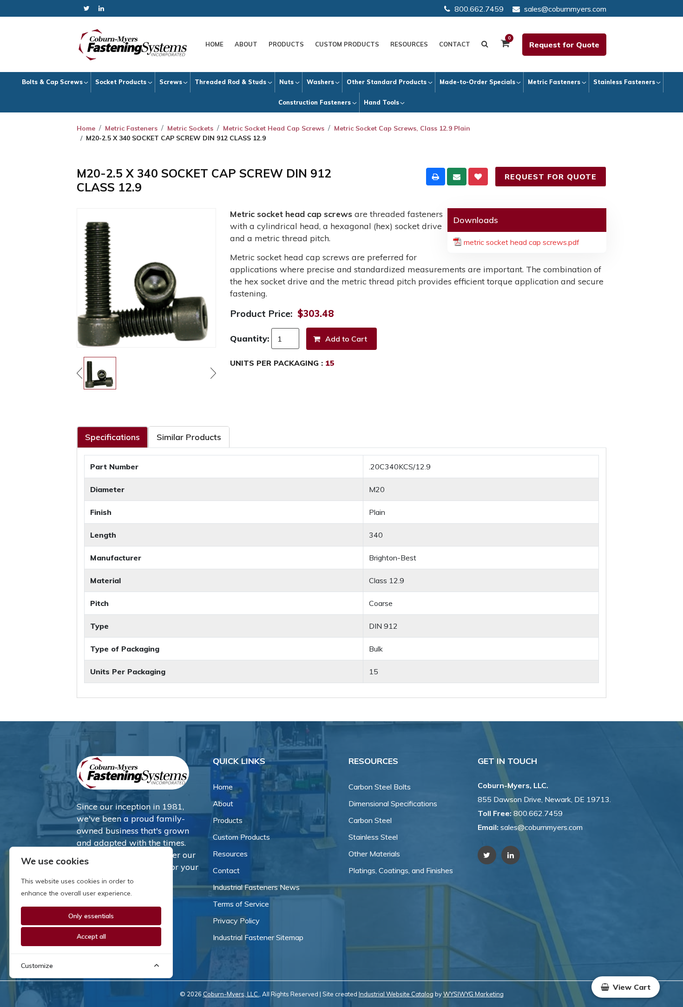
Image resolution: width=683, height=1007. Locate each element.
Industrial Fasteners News (256, 887)
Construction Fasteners (314, 102)
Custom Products (347, 44)
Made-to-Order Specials (477, 82)
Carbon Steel (370, 820)
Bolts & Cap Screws (52, 82)
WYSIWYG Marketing (473, 994)
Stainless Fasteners (624, 82)
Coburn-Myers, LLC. (231, 994)
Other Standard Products (387, 82)
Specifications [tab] (112, 437)
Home (214, 44)
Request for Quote (564, 44)
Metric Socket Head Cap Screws (273, 128)
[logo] (133, 45)
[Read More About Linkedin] (101, 8)
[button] (625, 987)
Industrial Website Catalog (396, 994)
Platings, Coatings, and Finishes (400, 870)
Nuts (286, 82)
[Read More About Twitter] (87, 8)
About (246, 44)
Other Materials (374, 853)
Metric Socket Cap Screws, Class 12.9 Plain (402, 128)
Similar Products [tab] (189, 437)
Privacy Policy (236, 920)
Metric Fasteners (554, 82)
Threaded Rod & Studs (230, 82)
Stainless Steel (373, 837)
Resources (409, 44)
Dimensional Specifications (392, 803)
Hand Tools (381, 102)
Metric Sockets (190, 128)
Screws (170, 82)
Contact (454, 44)
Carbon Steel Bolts (379, 786)
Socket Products (120, 82)
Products (286, 44)
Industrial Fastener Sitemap (258, 937)
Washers (320, 82)
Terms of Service (241, 903)
